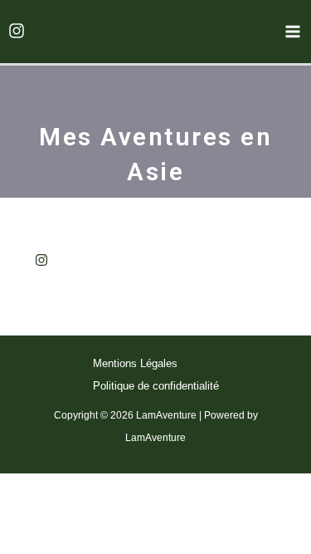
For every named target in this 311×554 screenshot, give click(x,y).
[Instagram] (16, 30)
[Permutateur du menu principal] (293, 31)
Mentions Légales (135, 363)
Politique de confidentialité (156, 386)
